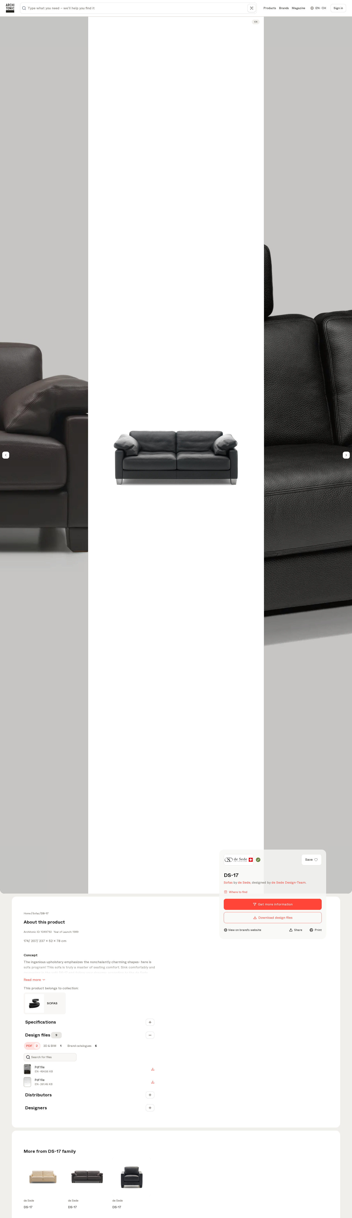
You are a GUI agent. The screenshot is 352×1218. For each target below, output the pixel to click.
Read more (32, 979)
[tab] (32, 1046)
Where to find (238, 892)
